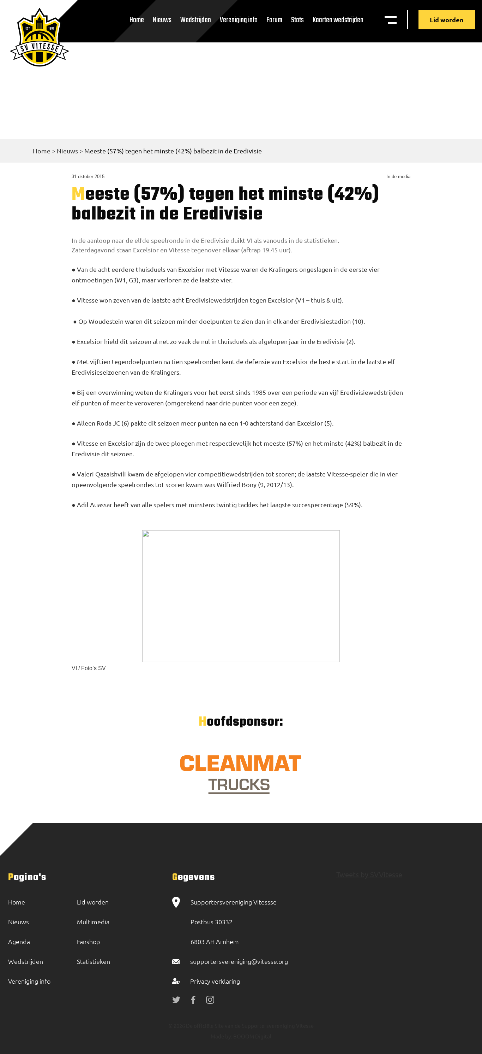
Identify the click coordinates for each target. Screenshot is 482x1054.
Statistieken (93, 961)
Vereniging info (239, 20)
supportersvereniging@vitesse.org (239, 961)
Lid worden (447, 20)
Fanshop (88, 941)
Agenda (19, 941)
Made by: (221, 1036)
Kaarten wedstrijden (338, 20)
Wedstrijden (195, 20)
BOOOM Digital (251, 1036)
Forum (274, 20)
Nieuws (162, 20)
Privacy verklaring (215, 981)
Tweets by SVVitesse (369, 874)
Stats (297, 20)
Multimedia (93, 922)
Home (136, 20)
